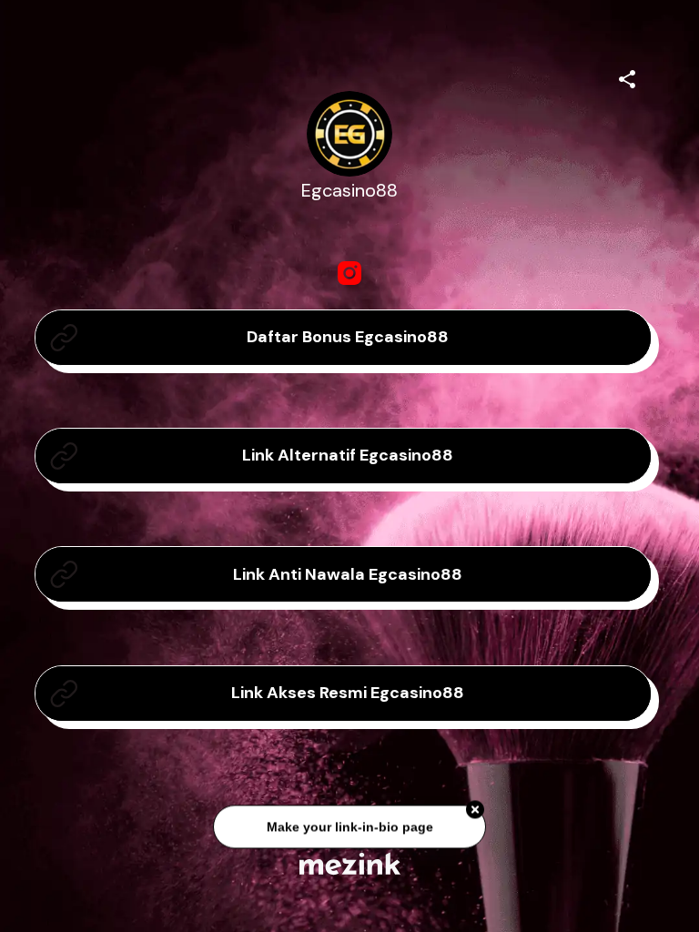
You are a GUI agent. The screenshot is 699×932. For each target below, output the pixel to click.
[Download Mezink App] (349, 863)
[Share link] (627, 76)
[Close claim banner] (475, 812)
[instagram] (349, 273)
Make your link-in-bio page (349, 828)
